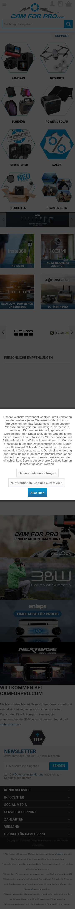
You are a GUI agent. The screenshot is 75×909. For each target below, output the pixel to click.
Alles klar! (37, 492)
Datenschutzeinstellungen (37, 473)
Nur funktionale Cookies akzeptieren (36, 483)
